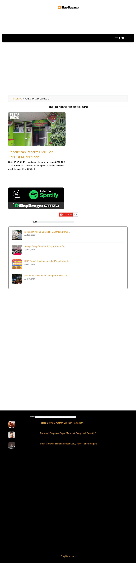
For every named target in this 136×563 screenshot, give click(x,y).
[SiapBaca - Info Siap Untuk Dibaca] (68, 7)
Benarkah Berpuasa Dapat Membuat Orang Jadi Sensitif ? (68, 433)
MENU (122, 38)
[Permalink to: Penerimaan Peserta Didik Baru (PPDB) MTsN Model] (37, 129)
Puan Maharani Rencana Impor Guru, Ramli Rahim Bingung (68, 443)
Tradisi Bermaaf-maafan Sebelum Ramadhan (61, 422)
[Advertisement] (68, 22)
